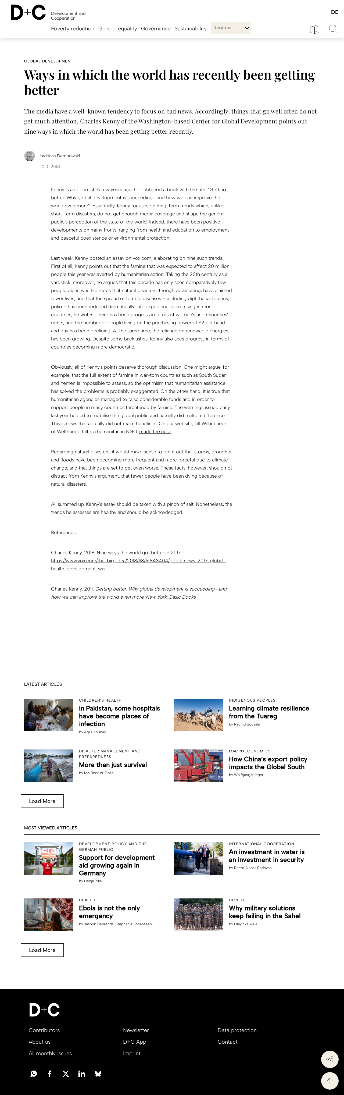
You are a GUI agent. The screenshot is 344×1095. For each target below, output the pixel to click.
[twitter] (66, 1073)
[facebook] (49, 1073)
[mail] (33, 1073)
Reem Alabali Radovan (253, 868)
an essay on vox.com (128, 258)
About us (40, 1042)
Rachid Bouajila (247, 724)
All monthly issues (50, 1053)
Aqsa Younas (95, 732)
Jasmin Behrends (99, 924)
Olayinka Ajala (245, 924)
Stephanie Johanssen (134, 924)
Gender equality (117, 28)
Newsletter (136, 1030)
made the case (155, 432)
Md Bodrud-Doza (98, 773)
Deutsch (334, 12)
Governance (156, 28)
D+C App (134, 1042)
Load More (42, 801)
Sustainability (191, 28)
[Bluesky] (98, 1073)
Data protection (237, 1030)
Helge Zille (93, 881)
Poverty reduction (72, 28)
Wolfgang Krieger (248, 775)
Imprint (132, 1053)
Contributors (44, 1030)
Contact (228, 1042)
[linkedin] (82, 1073)
